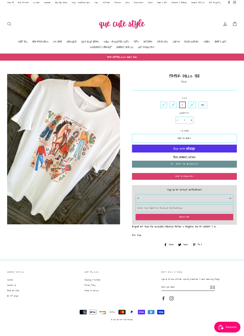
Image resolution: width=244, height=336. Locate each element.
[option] (122, 57)
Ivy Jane (36, 2)
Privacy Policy (89, 285)
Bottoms (106, 2)
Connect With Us (198, 2)
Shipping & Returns (92, 279)
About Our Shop (13, 290)
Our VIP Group (12, 295)
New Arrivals (23, 2)
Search (10, 279)
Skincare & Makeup (179, 2)
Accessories (138, 2)
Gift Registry (214, 2)
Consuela (47, 2)
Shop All (10, 2)
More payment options (184, 157)
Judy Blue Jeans (61, 2)
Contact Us (11, 285)
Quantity (184, 113)
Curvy (128, 2)
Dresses (117, 2)
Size (184, 98)
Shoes (150, 2)
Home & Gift (162, 2)
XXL (203, 105)
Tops (96, 2)
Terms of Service (91, 290)
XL (192, 105)
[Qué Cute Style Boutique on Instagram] (171, 298)
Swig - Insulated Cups (81, 2)
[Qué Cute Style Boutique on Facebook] (163, 298)
